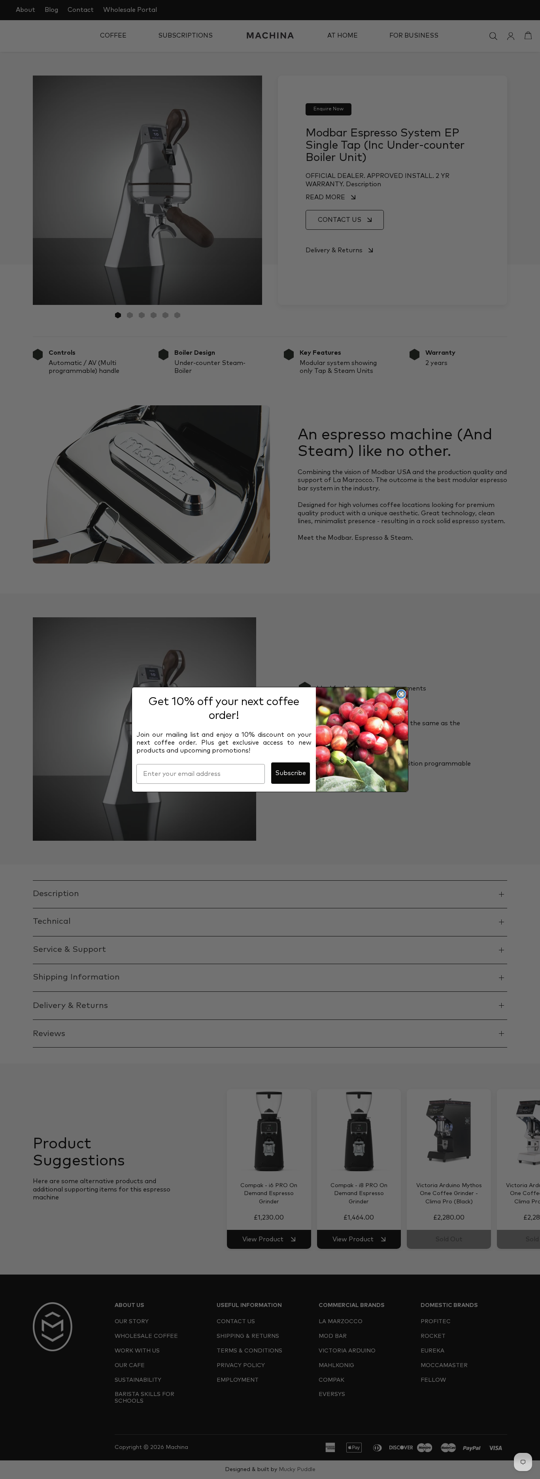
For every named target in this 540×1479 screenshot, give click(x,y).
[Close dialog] (401, 694)
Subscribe (290, 773)
